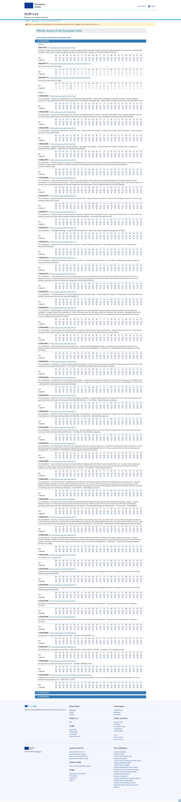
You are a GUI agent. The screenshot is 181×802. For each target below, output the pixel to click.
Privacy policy (73, 776)
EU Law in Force (118, 737)
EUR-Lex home (35, 21)
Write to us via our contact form (78, 756)
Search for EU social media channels (80, 766)
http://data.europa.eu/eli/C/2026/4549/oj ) (64, 585)
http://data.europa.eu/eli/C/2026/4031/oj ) (64, 517)
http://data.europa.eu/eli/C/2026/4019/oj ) (64, 308)
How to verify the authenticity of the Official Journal (53, 37)
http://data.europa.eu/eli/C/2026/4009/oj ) (64, 178)
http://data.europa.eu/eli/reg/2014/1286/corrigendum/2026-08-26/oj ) (71, 77)
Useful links (117, 714)
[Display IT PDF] (100, 58)
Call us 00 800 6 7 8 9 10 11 (77, 752)
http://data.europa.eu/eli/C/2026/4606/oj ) (64, 633)
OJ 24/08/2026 (43, 697)
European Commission (120, 758)
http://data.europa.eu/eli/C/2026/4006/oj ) (64, 144)
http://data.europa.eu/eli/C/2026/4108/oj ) (64, 555)
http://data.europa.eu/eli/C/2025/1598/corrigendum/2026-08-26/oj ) (72, 675)
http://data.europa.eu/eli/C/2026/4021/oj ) (64, 343)
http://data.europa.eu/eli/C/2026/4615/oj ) (64, 647)
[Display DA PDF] (63, 58)
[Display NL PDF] (115, 58)
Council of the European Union (123, 756)
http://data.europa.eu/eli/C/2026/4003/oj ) (64, 96)
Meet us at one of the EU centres (79, 758)
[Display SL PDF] (134, 58)
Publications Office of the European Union (53, 710)
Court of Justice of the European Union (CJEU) (127, 761)
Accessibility (73, 734)
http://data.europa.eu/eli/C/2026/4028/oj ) (64, 461)
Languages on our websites (77, 773)
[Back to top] (179, 800)
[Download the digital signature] (56, 60)
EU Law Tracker (118, 739)
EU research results (119, 726)
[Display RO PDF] (126, 58)
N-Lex (115, 735)
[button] (151, 6)
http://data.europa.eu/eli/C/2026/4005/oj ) (64, 128)
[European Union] (30, 748)
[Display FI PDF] (82, 58)
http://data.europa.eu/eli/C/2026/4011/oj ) (64, 212)
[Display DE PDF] (67, 58)
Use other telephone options (77, 754)
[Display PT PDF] (122, 58)
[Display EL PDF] (71, 58)
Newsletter (117, 712)
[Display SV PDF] (141, 58)
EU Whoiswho (118, 729)
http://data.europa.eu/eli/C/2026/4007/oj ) (64, 160)
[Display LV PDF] (104, 58)
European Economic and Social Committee (126, 769)
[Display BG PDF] (56, 58)
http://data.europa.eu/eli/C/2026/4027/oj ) (64, 443)
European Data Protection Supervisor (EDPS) (127, 778)
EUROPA (27, 21)
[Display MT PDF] (111, 58)
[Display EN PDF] (74, 58)
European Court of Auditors (122, 765)
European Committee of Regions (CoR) (125, 772)
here (96, 24)
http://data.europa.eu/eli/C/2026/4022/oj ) (64, 361)
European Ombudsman (120, 776)
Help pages (72, 710)
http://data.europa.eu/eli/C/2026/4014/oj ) (64, 258)
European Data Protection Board (123, 780)
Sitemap (71, 714)
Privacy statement (74, 736)
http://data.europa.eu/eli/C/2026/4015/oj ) (64, 274)
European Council (119, 754)
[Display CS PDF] (60, 58)
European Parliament (120, 752)
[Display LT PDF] (108, 58)
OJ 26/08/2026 (43, 41)
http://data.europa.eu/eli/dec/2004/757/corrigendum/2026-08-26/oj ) (71, 63)
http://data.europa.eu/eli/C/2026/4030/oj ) (64, 499)
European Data (118, 722)
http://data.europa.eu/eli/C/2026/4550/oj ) (64, 601)
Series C (41, 93)
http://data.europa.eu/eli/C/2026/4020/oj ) (64, 327)
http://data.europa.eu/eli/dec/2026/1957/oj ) (63, 47)
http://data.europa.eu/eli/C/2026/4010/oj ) (64, 196)
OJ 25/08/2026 (43, 693)
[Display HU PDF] (97, 58)
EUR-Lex (32, 14)
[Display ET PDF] (78, 58)
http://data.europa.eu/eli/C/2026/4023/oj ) (64, 377)
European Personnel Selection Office (124, 783)
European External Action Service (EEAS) (126, 767)
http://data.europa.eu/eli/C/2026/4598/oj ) (64, 617)
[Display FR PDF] (86, 58)
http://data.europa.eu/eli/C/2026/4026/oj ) (64, 427)
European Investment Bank (122, 774)
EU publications (118, 731)
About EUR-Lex (118, 710)
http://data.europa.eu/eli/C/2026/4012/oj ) (64, 228)
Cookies (71, 780)
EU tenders (117, 724)
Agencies (116, 787)
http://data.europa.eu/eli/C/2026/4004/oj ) (64, 112)
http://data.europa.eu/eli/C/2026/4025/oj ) (64, 411)
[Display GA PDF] (89, 58)
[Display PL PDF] (119, 58)
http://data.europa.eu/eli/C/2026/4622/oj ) (64, 661)
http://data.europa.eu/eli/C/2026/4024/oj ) (64, 395)
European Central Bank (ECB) (122, 763)
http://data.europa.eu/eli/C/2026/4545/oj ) (64, 569)
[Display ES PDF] (137, 58)
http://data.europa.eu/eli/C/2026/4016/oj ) (64, 292)
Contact (71, 712)
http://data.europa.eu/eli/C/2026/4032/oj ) (64, 535)
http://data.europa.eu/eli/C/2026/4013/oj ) (64, 242)
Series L (41, 44)
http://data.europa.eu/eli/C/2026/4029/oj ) (64, 479)
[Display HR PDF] (93, 58)
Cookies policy (73, 732)
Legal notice (72, 729)
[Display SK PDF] (130, 58)
